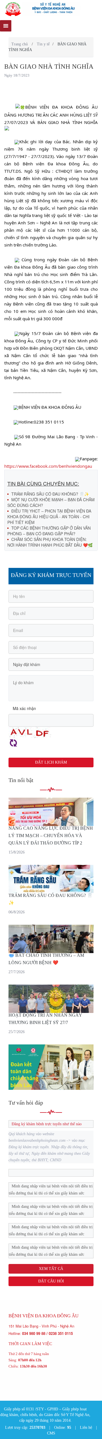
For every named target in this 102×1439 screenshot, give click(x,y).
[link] (48, 466)
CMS (51, 1433)
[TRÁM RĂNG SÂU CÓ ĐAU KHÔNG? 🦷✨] (51, 879)
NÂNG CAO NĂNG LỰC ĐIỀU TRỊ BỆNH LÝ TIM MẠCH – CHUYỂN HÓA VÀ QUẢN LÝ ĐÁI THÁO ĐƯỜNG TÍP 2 (50, 835)
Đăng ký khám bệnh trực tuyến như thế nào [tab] (47, 1124)
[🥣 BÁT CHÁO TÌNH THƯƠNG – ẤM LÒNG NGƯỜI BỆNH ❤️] (51, 939)
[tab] (51, 1173)
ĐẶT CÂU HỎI (51, 1281)
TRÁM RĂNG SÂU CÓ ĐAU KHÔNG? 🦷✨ (50, 494)
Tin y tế (43, 44)
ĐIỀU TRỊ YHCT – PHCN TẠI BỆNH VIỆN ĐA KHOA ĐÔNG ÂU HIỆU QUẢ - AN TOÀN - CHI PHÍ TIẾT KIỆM (49, 516)
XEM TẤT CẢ (51, 1269)
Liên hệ (86, 1427)
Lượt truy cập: (25, 1427)
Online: (62, 1427)
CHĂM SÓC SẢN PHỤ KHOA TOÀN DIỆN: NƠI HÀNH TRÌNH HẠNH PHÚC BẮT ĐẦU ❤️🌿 (50, 542)
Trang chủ (19, 44)
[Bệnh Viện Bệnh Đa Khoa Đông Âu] (51, 9)
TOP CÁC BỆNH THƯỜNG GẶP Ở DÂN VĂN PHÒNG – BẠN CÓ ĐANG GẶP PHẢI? (49, 530)
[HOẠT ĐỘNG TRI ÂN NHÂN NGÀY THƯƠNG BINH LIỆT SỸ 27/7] (51, 999)
